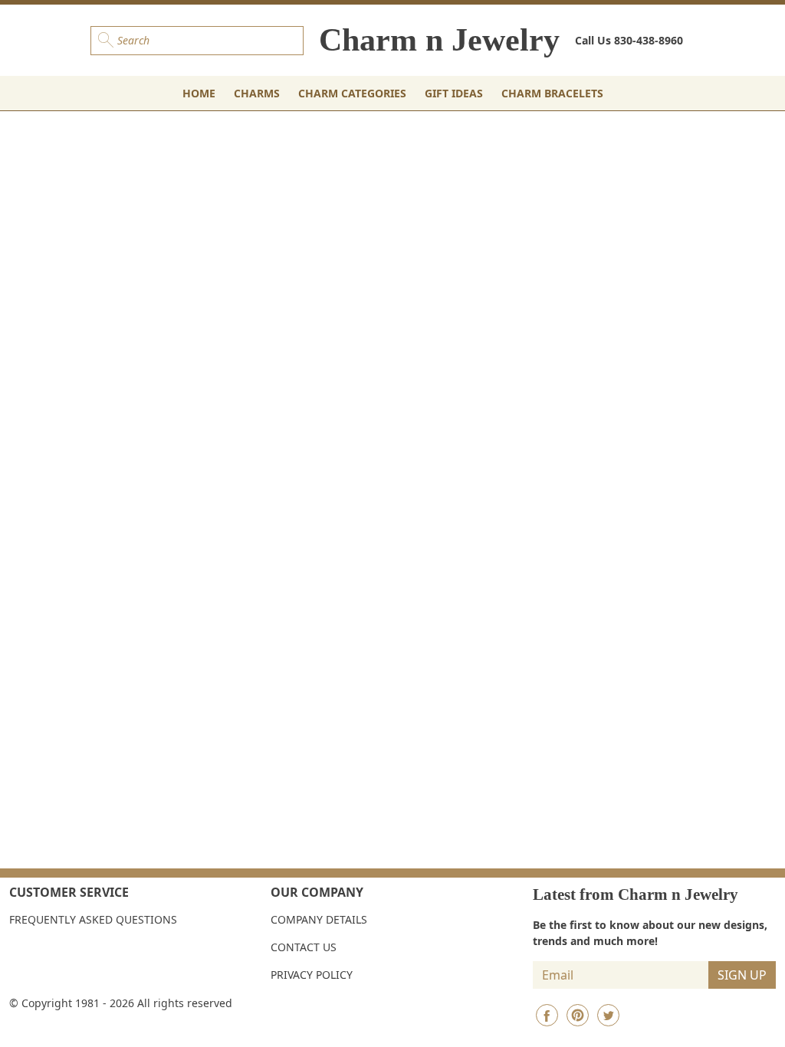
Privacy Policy (312, 974)
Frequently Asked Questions (93, 919)
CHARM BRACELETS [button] (552, 93)
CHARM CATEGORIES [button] (352, 93)
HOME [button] (198, 93)
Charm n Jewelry (439, 39)
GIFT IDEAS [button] (454, 93)
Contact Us (304, 947)
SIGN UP (742, 975)
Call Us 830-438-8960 (629, 40)
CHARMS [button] (257, 93)
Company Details (319, 919)
